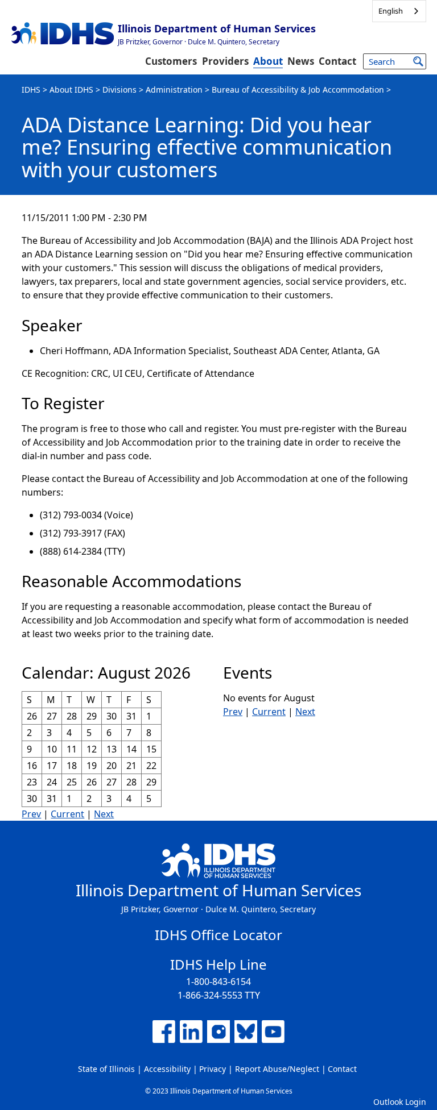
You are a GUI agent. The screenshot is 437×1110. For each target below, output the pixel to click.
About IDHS (71, 89)
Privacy (212, 1068)
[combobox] (399, 11)
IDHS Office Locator (218, 934)
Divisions (119, 89)
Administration (174, 89)
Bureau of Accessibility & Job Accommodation (298, 89)
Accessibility (167, 1068)
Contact (337, 61)
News (300, 61)
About (268, 61)
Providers (225, 61)
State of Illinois (106, 1068)
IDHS (31, 89)
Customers (171, 61)
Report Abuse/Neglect (277, 1068)
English (390, 11)
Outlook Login (399, 1101)
